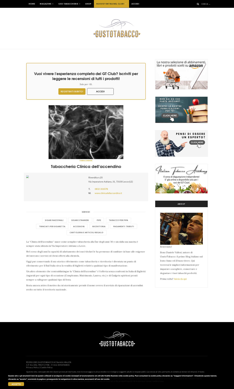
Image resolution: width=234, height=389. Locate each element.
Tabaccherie (85, 160)
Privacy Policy (32, 367)
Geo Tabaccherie (68, 4)
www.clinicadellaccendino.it (108, 193)
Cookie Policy (46, 367)
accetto (16, 384)
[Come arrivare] (55, 176)
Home (32, 4)
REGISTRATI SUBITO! (72, 91)
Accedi (135, 4)
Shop (88, 4)
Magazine (46, 4)
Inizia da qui (180, 278)
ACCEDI (100, 91)
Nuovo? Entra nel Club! (110, 4)
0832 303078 (101, 189)
